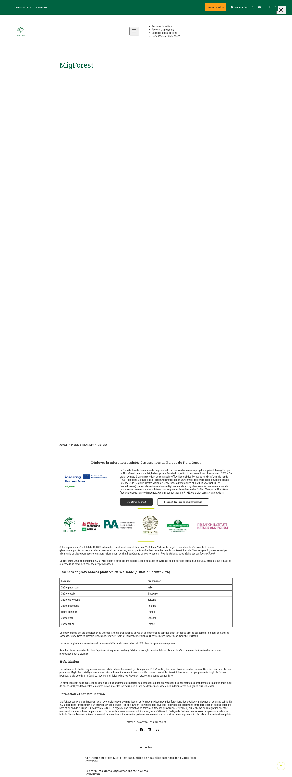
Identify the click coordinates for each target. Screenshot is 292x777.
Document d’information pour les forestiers (183, 502)
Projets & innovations (82, 444)
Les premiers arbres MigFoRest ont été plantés (116, 771)
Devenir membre (216, 7)
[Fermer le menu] (281, 10)
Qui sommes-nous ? (22, 7)
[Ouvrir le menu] (134, 31)
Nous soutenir (41, 7)
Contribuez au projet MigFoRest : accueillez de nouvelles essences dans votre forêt (140, 757)
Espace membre (240, 7)
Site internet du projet (136, 502)
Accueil (63, 444)
